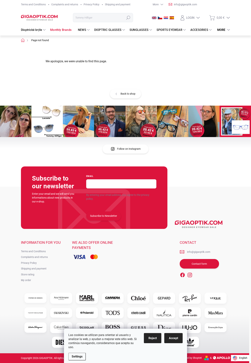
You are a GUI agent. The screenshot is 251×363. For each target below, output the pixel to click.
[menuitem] (33, 29)
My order (26, 280)
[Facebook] (182, 274)
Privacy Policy (91, 4)
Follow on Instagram (129, 148)
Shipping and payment (117, 4)
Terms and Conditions (33, 4)
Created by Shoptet (191, 357)
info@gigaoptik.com (198, 251)
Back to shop (128, 93)
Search (128, 17)
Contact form (199, 263)
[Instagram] (190, 274)
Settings (77, 356)
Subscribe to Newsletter (103, 215)
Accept (173, 338)
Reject (152, 338)
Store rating (27, 274)
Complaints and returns (64, 4)
